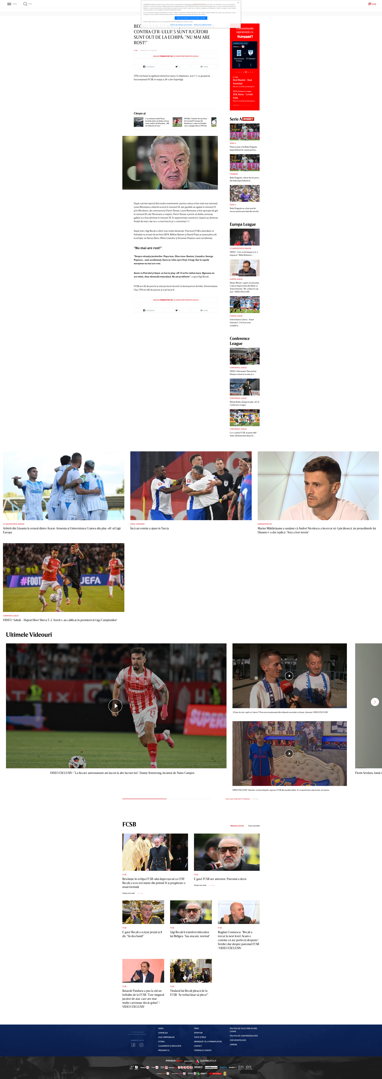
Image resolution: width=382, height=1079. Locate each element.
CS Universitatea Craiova (240, 248)
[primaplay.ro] (164, 1067)
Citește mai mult (128, 893)
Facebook (133, 1045)
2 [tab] (239, 72)
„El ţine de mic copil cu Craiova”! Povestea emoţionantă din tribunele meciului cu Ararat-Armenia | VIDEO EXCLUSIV (280, 712)
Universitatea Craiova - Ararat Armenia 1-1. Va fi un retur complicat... (242, 322)
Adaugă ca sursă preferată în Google (176, 56)
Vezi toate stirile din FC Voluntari (238, 799)
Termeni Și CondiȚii (202, 1050)
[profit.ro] (198, 1067)
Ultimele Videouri (29, 634)
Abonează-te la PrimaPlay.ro (208, 1041)
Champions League (11, 616)
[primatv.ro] (131, 1067)
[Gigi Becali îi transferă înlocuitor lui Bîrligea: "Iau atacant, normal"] (191, 912)
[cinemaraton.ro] (240, 1067)
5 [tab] (246, 72)
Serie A (233, 143)
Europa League (236, 279)
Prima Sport (174, 1061)
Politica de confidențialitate (244, 1035)
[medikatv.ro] (232, 1067)
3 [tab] (241, 72)
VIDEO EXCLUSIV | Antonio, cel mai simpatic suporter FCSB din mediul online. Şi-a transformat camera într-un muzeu (280, 790)
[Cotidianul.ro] (211, 1067)
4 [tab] (244, 72)
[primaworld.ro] (192, 1073)
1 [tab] (237, 72)
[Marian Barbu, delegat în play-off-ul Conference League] (245, 387)
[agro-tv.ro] (202, 1073)
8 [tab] (253, 72)
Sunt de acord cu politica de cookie (191, 18)
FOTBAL (161, 1041)
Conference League (238, 367)
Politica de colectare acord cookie (181, 25)
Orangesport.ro (265, 524)
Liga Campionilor (166, 1037)
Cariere (233, 1044)
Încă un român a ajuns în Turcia (149, 528)
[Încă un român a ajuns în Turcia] (191, 485)
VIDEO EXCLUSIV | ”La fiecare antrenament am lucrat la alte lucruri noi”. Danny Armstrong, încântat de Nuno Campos (122, 773)
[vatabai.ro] (225, 1073)
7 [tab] (250, 72)
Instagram (141, 1045)
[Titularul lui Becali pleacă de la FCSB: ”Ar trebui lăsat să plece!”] (191, 971)
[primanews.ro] (155, 1067)
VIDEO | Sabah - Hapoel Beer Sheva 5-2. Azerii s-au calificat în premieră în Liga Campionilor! (60, 620)
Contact (198, 1046)
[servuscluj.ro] (215, 1073)
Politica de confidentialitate (203, 25)
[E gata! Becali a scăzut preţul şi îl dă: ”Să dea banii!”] (143, 912)
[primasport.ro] (180, 1067)
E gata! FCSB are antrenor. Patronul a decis (220, 879)
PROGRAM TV (163, 1050)
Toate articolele (254, 826)
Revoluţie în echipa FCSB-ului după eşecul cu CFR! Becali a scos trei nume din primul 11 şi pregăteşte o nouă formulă (153, 883)
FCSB (135, 50)
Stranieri (234, 174)
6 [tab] (248, 72)
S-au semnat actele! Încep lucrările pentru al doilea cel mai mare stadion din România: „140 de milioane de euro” (157, 122)
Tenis (196, 1028)
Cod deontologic (238, 1040)
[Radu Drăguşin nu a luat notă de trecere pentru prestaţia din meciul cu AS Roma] (245, 193)
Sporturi (198, 1033)
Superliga (163, 1033)
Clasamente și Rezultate (169, 1046)
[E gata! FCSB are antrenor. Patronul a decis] (227, 852)
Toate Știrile (200, 1037)
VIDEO (161, 1028)
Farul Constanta (137, 524)
